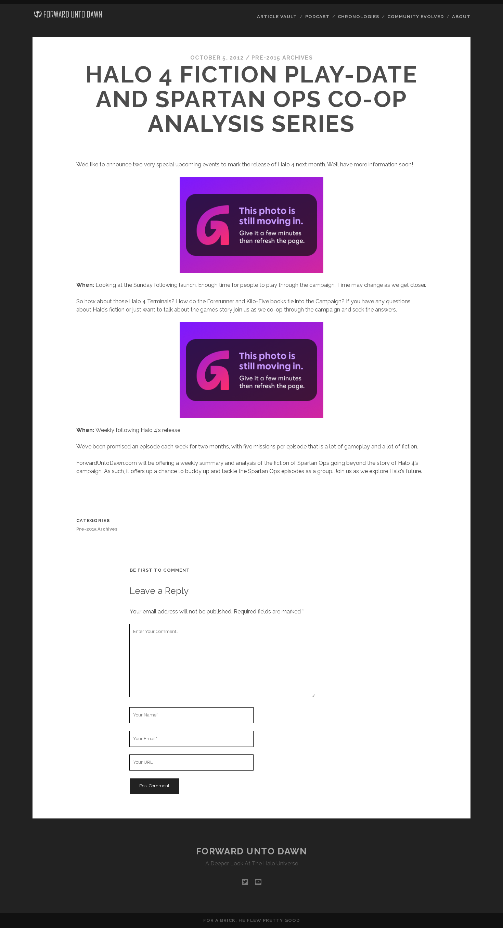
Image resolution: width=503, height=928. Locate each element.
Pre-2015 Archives (282, 57)
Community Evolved (415, 16)
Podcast (317, 16)
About (461, 16)
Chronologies (358, 16)
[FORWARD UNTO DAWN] (68, 16)
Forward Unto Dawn (251, 851)
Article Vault (277, 16)
